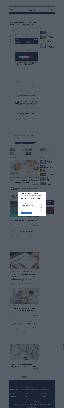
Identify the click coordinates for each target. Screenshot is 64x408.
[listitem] (32, 203)
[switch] (41, 205)
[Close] (45, 193)
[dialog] (32, 204)
